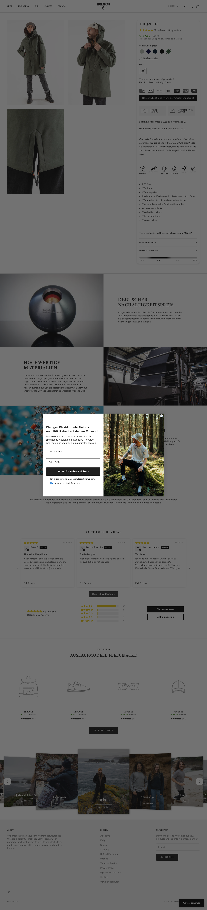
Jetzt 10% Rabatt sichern (73, 471)
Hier (52, 483)
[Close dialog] (162, 416)
